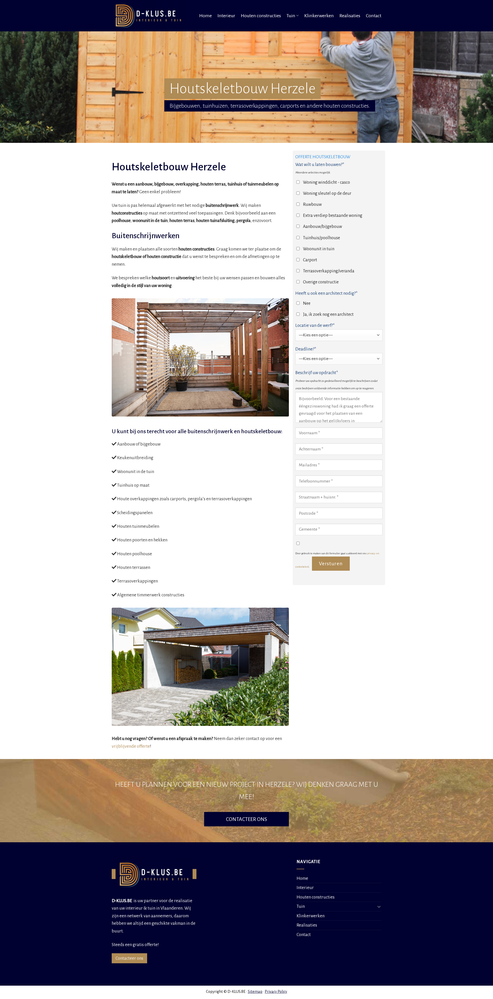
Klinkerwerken (319, 15)
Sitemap (255, 991)
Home (205, 15)
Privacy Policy (276, 991)
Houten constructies (261, 15)
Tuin (291, 15)
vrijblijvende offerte (131, 746)
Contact (373, 15)
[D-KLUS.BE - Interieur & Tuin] (150, 15)
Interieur (226, 15)
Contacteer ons (129, 958)
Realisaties (349, 15)
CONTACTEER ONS (246, 819)
